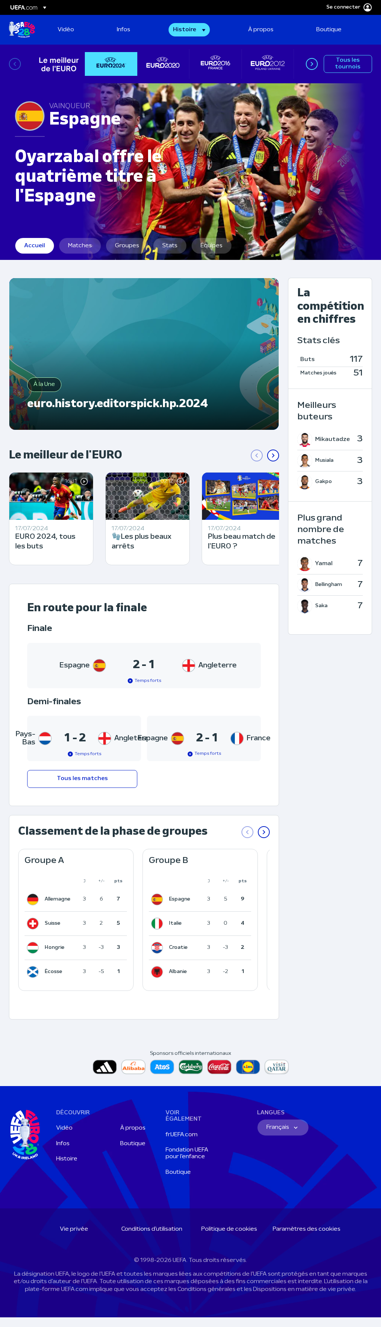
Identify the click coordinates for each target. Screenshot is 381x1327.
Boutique (132, 1143)
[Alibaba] (133, 1067)
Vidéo (64, 1128)
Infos (63, 1143)
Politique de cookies (229, 1229)
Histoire (66, 1159)
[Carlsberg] (191, 1067)
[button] (189, 30)
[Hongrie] (34, 948)
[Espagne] (158, 899)
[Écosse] (34, 972)
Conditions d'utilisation (151, 1229)
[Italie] (158, 924)
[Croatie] (158, 948)
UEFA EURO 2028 (22, 30)
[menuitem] (78, 30)
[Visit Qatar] (277, 1067)
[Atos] (162, 1067)
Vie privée (74, 1229)
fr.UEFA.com (182, 1134)
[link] (66, 30)
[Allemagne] (34, 899)
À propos (132, 1128)
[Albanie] (158, 972)
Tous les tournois (348, 64)
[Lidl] (248, 1067)
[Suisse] (34, 924)
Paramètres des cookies (306, 1229)
